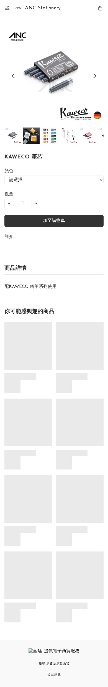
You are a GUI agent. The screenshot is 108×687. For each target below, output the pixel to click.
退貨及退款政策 (58, 663)
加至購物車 (54, 221)
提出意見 (54, 675)
